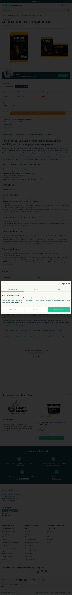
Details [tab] (36, 289)
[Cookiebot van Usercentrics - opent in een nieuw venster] (62, 284)
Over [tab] (59, 289)
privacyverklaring (16, 302)
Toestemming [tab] (12, 289)
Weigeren (13, 309)
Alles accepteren (59, 309)
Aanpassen (35, 309)
